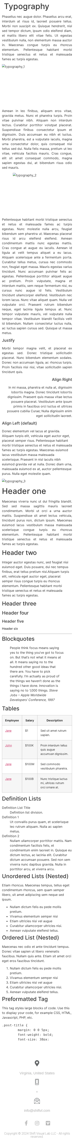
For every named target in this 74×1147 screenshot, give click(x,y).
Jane (8, 730)
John (8, 745)
